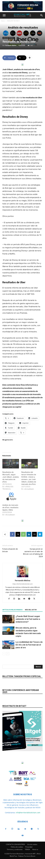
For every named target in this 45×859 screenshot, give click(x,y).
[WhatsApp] (23, 534)
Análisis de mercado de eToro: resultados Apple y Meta (10, 507)
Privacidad (28, 847)
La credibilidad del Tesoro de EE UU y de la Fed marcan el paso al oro (29, 645)
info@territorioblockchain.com (28, 812)
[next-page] (7, 653)
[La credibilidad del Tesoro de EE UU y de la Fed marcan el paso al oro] (8, 645)
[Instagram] (15, 598)
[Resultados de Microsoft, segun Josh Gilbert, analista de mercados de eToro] (10, 463)
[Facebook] (12, 534)
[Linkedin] (29, 534)
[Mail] (25, 598)
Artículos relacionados (12, 610)
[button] (4, 15)
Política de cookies (17, 847)
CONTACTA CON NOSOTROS (15, 844)
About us (35, 849)
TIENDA (27, 849)
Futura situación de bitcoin (10, 550)
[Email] (34, 534)
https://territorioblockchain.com (22, 584)
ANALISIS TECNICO (13, 21)
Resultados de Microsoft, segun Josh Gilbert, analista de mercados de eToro (10, 477)
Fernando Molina (10, 45)
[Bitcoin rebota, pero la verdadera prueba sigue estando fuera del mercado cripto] (8, 630)
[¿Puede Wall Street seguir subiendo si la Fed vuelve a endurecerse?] (8, 619)
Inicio (3, 21)
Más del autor (31, 610)
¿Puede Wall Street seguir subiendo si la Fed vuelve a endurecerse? (28, 619)
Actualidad (6, 622)
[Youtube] (22, 835)
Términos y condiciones (15, 849)
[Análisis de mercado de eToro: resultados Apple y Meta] (10, 496)
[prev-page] (3, 653)
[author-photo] (22, 577)
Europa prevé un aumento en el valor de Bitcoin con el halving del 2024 (33, 553)
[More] (29, 57)
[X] (17, 534)
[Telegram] (40, 534)
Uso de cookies (32, 844)
